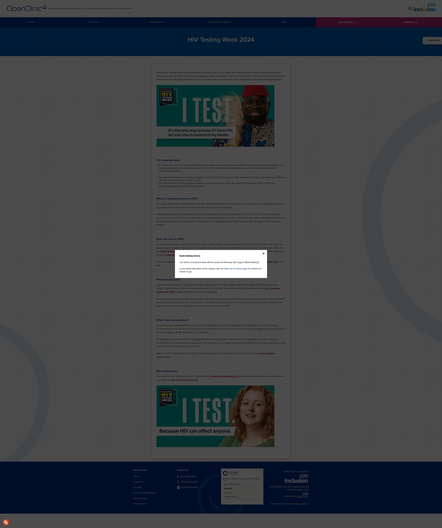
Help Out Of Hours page (235, 269)
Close (263, 253)
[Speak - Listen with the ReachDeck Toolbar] (6, 522)
